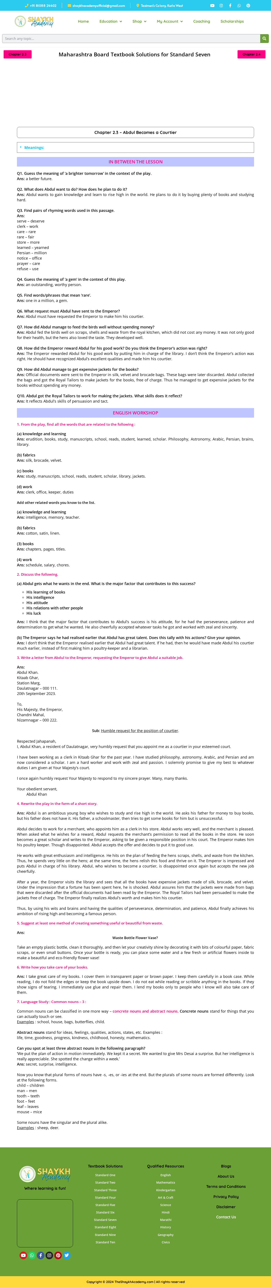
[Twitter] (67, 1255)
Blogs (226, 1166)
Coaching (201, 21)
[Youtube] (23, 1255)
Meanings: (34, 147)
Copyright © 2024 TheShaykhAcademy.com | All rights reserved (136, 1282)
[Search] (264, 38)
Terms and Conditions (226, 1186)
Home (83, 21)
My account (167, 21)
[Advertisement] (135, 95)
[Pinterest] (58, 1255)
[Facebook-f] (40, 1255)
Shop (137, 21)
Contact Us (226, 1217)
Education (109, 21)
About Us (226, 1176)
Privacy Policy (226, 1196)
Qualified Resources (165, 1166)
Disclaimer (226, 1206)
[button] (135, 147)
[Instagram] (49, 1255)
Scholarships (232, 21)
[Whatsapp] (32, 1255)
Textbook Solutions (105, 1166)
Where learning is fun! (45, 1188)
